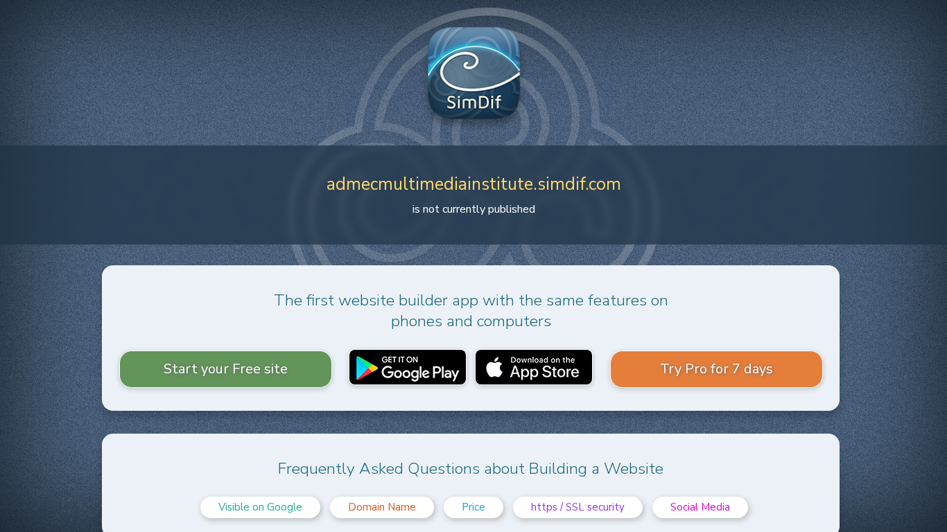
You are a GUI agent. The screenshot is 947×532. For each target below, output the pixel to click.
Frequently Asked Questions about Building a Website (470, 468)
